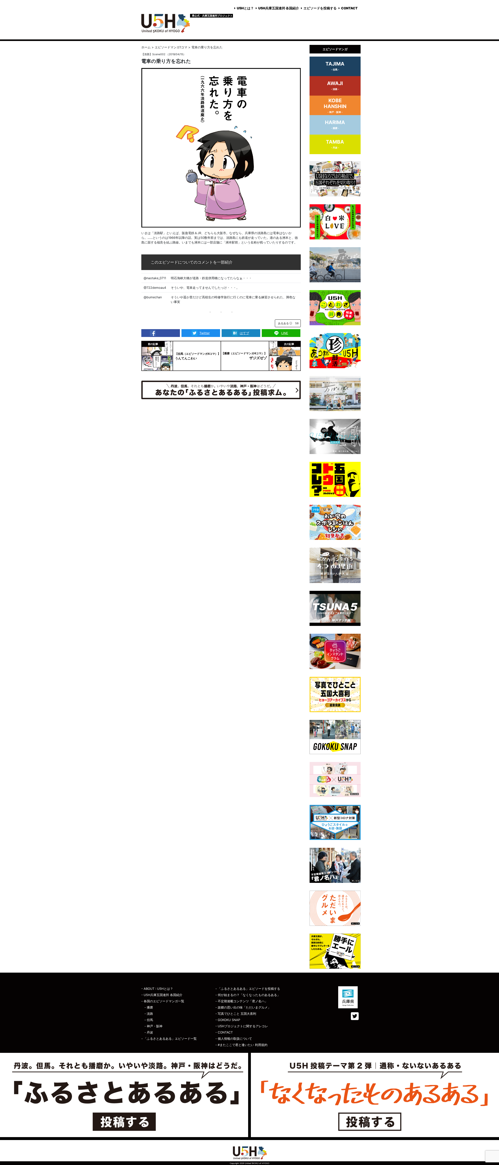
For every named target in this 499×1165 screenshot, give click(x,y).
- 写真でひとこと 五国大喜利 (235, 1014)
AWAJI (335, 85)
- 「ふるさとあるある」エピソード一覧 (169, 1039)
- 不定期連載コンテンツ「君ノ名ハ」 (241, 1001)
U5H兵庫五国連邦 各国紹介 (278, 8)
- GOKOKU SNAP (227, 1020)
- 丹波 (148, 1032)
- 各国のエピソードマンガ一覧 (162, 1001)
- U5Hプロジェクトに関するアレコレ (241, 1026)
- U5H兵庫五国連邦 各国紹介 (161, 995)
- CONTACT (224, 1032)
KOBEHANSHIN (335, 106)
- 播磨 (148, 1007)
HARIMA (335, 124)
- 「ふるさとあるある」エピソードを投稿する (247, 989)
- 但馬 (148, 1020)
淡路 (147, 54)
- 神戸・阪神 (153, 1026)
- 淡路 (148, 1014)
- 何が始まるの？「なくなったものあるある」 (247, 995)
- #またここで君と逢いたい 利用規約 (241, 1045)
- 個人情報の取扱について (233, 1039)
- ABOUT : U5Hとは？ (157, 989)
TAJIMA (335, 66)
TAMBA (335, 144)
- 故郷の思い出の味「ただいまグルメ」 (243, 1007)
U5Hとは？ (245, 8)
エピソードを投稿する (320, 8)
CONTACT (349, 8)
